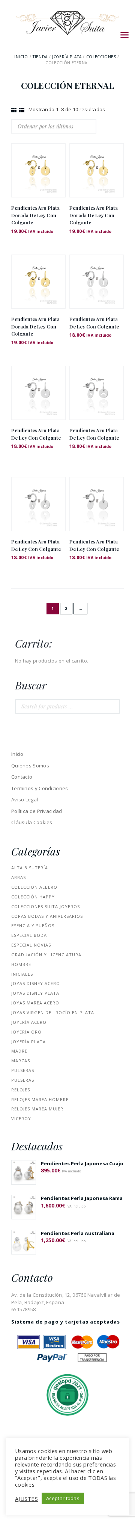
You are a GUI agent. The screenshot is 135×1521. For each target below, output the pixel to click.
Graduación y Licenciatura (46, 954)
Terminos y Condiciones (39, 788)
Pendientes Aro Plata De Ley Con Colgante (94, 323)
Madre (19, 1051)
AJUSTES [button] (26, 1498)
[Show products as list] (21, 110)
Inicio (21, 56)
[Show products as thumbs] (13, 110)
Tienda (40, 56)
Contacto (21, 776)
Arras (18, 877)
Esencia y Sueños (32, 925)
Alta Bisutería (29, 867)
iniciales (22, 974)
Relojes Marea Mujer (37, 1109)
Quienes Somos (30, 765)
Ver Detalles (38, 160)
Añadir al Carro (39, 177)
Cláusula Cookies (31, 822)
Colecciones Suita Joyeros (45, 906)
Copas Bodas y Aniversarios (47, 916)
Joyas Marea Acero (35, 1003)
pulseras (22, 1070)
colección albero (34, 887)
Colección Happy (33, 897)
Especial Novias (31, 945)
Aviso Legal (24, 799)
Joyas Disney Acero (35, 983)
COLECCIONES (101, 56)
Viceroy (21, 1118)
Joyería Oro (26, 1032)
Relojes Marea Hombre (40, 1099)
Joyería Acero (28, 1022)
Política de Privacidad (36, 811)
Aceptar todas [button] (63, 1498)
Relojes (20, 1090)
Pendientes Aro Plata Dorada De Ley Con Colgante (35, 215)
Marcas (20, 1060)
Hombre (21, 964)
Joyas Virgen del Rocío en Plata (52, 1012)
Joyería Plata (66, 56)
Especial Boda (29, 935)
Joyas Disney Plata (35, 993)
